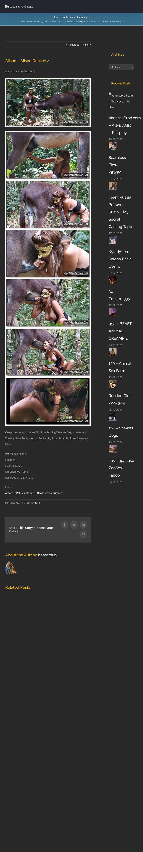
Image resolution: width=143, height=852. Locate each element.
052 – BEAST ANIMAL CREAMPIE (120, 331)
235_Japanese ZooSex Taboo (121, 467)
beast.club (47, 555)
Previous (74, 44)
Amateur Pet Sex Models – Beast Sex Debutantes (34, 493)
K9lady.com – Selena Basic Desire (121, 259)
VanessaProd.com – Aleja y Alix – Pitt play (125, 125)
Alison (37, 502)
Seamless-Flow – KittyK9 (118, 164)
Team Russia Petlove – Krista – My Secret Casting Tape (120, 212)
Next (85, 44)
